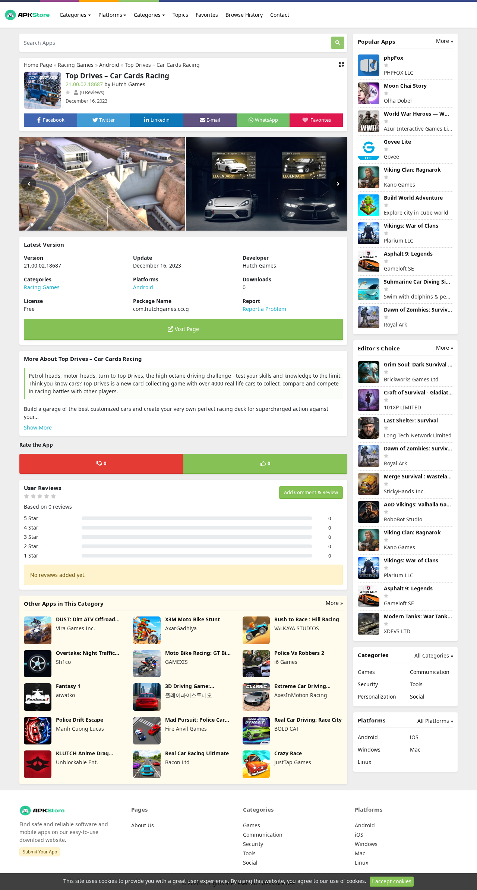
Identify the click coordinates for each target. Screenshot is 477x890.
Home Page (38, 64)
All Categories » (433, 655)
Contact (279, 14)
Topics (180, 14)
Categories (73, 14)
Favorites (207, 14)
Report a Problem (264, 308)
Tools (416, 684)
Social (417, 696)
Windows (369, 749)
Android (109, 64)
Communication (429, 671)
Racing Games (76, 64)
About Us (142, 825)
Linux (364, 761)
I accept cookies (391, 881)
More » (334, 603)
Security (368, 684)
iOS (414, 737)
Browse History (244, 14)
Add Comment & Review (311, 492)
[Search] (337, 43)
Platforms (110, 14)
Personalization (377, 696)
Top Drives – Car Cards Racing (162, 64)
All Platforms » (435, 720)
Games (366, 671)
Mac (415, 749)
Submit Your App (40, 852)
